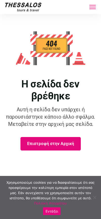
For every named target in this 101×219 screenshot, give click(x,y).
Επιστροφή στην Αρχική (50, 143)
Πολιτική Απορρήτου (50, 203)
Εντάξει (52, 211)
